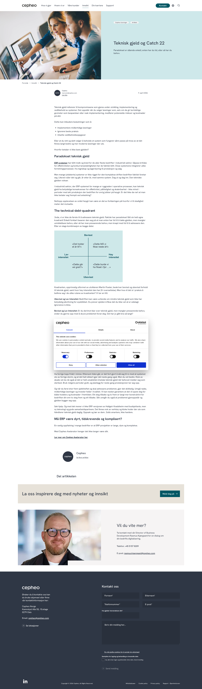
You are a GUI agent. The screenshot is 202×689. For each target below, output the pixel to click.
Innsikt (85, 5)
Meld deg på (168, 493)
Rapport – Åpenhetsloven (171, 683)
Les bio (64, 95)
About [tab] (132, 330)
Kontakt (163, 5)
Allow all (131, 365)
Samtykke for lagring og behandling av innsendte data (120, 656)
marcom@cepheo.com (69, 93)
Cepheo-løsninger (121, 22)
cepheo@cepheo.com (38, 618)
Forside (25, 83)
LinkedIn (25, 681)
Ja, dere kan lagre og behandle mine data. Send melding (124, 660)
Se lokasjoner (32, 625)
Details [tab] (101, 330)
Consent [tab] (69, 330)
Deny (71, 365)
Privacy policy (155, 683)
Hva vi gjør (46, 5)
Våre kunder (73, 5)
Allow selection (101, 365)
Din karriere (97, 5)
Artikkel (134, 22)
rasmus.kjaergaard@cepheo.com (139, 553)
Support (110, 5)
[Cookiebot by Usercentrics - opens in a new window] (137, 322)
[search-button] (178, 5)
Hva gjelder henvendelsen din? (112, 611)
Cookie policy (143, 683)
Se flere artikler (82, 457)
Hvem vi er (59, 5)
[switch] (87, 356)
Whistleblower (130, 683)
